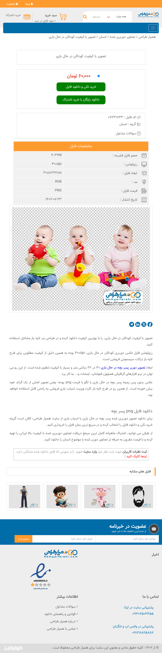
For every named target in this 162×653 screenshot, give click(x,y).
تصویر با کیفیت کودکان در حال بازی (72, 37)
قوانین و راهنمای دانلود (60, 614)
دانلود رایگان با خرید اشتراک (81, 99)
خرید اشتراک (13, 15)
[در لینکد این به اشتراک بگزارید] (137, 324)
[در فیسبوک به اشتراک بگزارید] (150, 324)
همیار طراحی (147, 37)
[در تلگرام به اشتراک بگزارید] (131, 324)
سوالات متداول (126, 133)
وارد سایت (89, 452)
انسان (103, 37)
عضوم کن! (23, 539)
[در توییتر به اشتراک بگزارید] (143, 324)
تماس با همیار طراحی (61, 629)
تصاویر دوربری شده (122, 37)
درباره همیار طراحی (63, 621)
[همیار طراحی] (148, 15)
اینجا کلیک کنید (136, 456)
